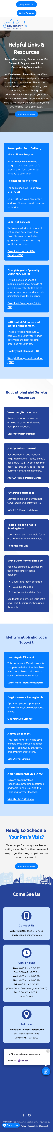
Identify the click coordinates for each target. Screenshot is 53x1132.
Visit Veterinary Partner (21, 433)
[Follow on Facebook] (23, 1115)
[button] (46, 1071)
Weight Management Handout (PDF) (25, 360)
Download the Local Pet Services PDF (21, 253)
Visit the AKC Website (20, 799)
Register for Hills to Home (22, 180)
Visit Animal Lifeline (18, 759)
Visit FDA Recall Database (22, 510)
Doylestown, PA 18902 (26, 1037)
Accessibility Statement (38, 1125)
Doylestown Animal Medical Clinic (27, 74)
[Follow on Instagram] (29, 1115)
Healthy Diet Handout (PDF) (23, 351)
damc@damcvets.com (30, 935)
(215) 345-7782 (35, 931)
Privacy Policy (20, 1125)
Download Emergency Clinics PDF (24, 305)
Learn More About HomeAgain (25, 682)
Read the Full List (17, 545)
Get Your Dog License (20, 718)
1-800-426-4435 (22, 462)
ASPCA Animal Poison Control (24, 477)
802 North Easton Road (26, 1033)
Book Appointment (26, 114)
